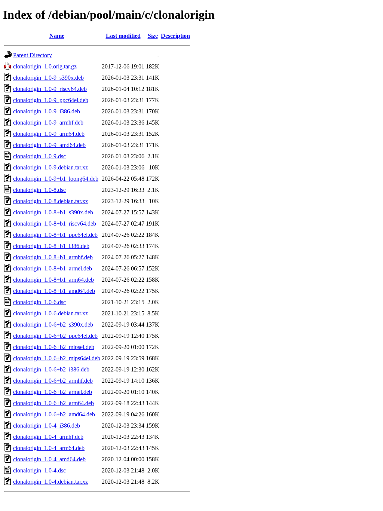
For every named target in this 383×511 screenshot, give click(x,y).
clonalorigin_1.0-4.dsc (39, 470)
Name (56, 36)
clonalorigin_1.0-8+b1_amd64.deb (54, 291)
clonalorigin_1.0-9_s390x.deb (48, 77)
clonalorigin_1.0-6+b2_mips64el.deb (56, 358)
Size (153, 36)
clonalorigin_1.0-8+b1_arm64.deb (53, 279)
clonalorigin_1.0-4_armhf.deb (48, 437)
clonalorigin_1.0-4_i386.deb (46, 425)
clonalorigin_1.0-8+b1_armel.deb (52, 268)
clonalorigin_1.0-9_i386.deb (46, 111)
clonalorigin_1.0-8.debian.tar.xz (50, 201)
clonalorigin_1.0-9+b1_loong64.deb (55, 178)
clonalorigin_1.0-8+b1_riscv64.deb (54, 223)
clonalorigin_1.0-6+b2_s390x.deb (53, 324)
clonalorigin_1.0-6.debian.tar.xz (50, 313)
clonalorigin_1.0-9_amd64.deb (49, 145)
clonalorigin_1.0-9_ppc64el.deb (50, 100)
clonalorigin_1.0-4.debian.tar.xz (50, 481)
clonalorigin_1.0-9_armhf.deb (48, 122)
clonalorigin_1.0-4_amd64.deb (49, 459)
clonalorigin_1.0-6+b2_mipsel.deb (53, 347)
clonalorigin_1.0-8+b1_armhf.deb (53, 257)
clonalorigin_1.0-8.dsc (39, 190)
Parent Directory (32, 55)
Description (175, 36)
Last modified (123, 36)
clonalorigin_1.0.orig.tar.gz (45, 66)
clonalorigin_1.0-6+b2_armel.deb (52, 392)
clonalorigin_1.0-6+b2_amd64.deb (54, 414)
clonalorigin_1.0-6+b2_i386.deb (51, 369)
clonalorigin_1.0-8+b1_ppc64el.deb (55, 235)
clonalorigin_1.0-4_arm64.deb (49, 448)
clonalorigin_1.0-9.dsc (39, 156)
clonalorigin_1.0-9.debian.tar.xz (50, 167)
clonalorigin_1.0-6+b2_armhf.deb (53, 380)
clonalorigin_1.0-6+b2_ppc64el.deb (55, 336)
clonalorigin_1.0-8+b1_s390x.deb (53, 212)
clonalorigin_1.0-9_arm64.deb (49, 134)
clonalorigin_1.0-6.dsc (39, 302)
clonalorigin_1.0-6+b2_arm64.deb (53, 403)
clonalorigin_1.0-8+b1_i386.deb (51, 246)
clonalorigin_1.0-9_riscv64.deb (50, 89)
